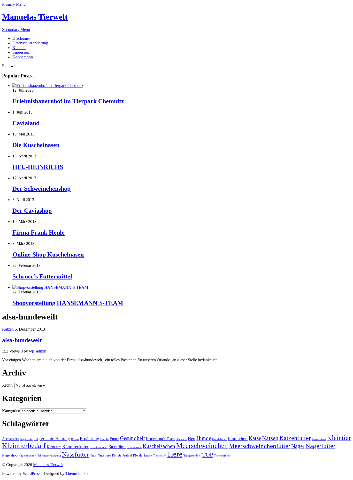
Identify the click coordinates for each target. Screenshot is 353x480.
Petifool (127, 455)
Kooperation (22, 57)
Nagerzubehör (27, 455)
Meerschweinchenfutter (259, 445)
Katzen (8, 329)
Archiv (7, 385)
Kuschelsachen (159, 446)
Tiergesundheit (192, 455)
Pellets (116, 455)
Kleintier (339, 438)
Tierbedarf (159, 455)
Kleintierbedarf (24, 446)
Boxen (75, 439)
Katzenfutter (295, 438)
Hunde (203, 438)
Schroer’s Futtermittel (42, 276)
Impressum (21, 52)
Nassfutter (75, 454)
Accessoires (10, 439)
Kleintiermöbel (99, 447)
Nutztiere (104, 455)
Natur (93, 455)
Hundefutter (219, 439)
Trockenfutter (222, 455)
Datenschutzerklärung (30, 43)
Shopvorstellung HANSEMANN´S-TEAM (67, 303)
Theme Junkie (76, 473)
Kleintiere (54, 447)
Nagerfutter (320, 445)
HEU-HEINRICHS (37, 167)
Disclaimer (21, 38)
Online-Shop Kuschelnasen (48, 254)
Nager (297, 446)
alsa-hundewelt (22, 340)
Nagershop (10, 455)
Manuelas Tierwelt (35, 16)
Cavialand (26, 123)
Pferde (137, 455)
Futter (114, 439)
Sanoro (147, 455)
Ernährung (89, 438)
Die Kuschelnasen (35, 145)
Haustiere (181, 439)
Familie (104, 439)
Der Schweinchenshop (41, 188)
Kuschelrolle (134, 447)
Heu (191, 438)
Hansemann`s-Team (160, 439)
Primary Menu (14, 4)
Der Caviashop (32, 210)
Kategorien (11, 411)
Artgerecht (26, 439)
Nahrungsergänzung (49, 455)
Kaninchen (238, 438)
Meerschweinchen (202, 446)
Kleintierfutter (75, 446)
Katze (255, 438)
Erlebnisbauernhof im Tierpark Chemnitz (68, 101)
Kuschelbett (117, 447)
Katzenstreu (319, 439)
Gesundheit (132, 438)
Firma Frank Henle (38, 232)
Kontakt (19, 47)
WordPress (31, 473)
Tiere (174, 454)
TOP (207, 454)
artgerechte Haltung (52, 438)
